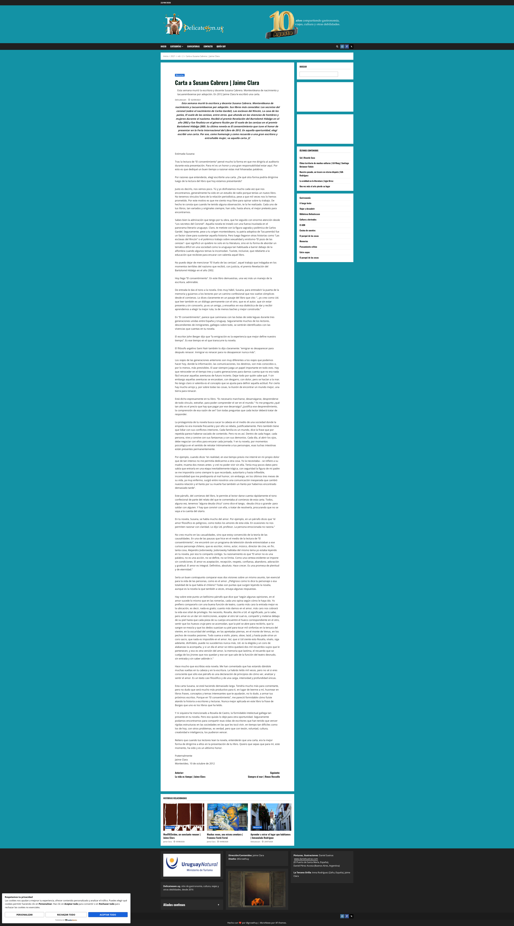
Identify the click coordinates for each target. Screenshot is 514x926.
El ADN (302, 224)
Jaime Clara (167, 842)
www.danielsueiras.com (306, 858)
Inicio (163, 46)
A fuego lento (305, 203)
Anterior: (190, 774)
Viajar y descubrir (307, 208)
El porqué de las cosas (309, 235)
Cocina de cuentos (307, 230)
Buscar (303, 66)
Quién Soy (221, 46)
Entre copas (305, 252)
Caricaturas (193, 46)
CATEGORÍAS (175, 46)
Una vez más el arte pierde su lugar (315, 186)
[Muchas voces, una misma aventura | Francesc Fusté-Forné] (227, 817)
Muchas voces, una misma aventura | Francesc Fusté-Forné (225, 836)
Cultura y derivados (308, 219)
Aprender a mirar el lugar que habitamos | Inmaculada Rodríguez (271, 836)
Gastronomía (305, 197)
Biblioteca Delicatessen (310, 214)
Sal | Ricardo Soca (307, 157)
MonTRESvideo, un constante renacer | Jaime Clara (182, 836)
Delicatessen (180, 99)
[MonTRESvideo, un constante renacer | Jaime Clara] (183, 817)
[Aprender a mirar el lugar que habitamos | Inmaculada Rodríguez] (271, 817)
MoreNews (265, 922)
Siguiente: (264, 774)
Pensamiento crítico (308, 246)
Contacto (208, 46)
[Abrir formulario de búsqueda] (337, 46)
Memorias (180, 75)
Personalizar (24, 914)
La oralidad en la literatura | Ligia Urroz (316, 180)
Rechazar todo (66, 914)
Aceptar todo (108, 914)
